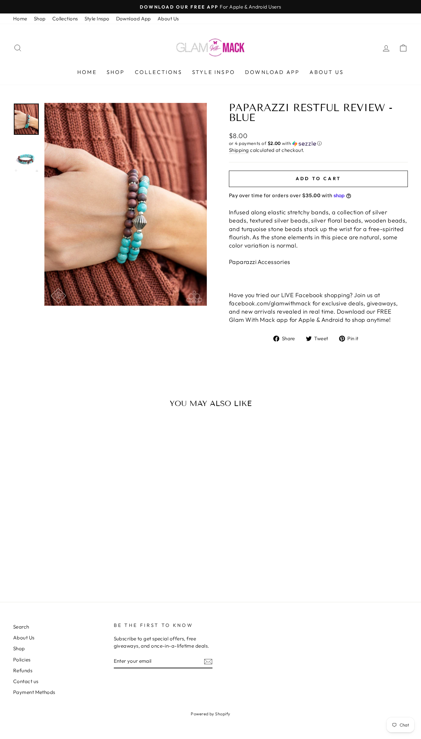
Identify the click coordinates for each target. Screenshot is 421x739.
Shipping (239, 150)
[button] (318, 143)
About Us (168, 18)
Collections (65, 18)
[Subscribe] (208, 661)
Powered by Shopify (210, 713)
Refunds (22, 670)
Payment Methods (34, 692)
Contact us (25, 681)
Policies (22, 659)
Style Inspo (97, 18)
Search (21, 627)
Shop (40, 18)
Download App (133, 18)
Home (20, 18)
